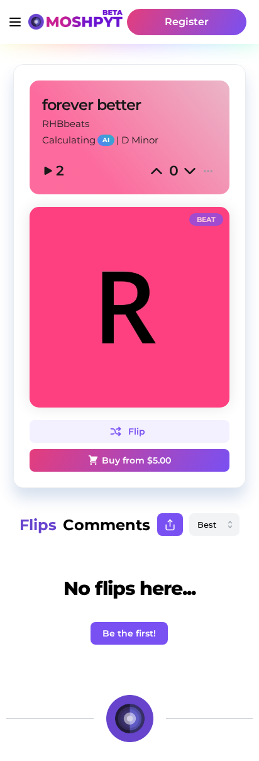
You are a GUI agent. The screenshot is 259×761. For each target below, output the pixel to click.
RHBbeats (65, 124)
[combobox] (214, 524)
